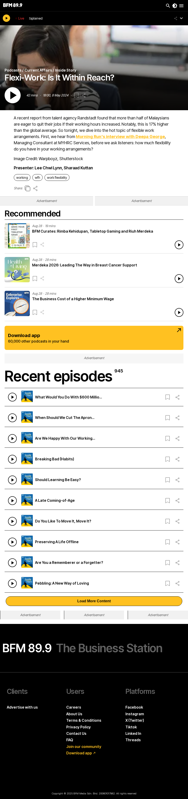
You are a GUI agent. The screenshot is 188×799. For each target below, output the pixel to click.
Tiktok (131, 727)
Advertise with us (22, 707)
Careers (73, 707)
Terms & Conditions (83, 720)
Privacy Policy (78, 727)
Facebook (134, 707)
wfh (37, 177)
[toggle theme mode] (174, 6)
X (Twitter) (134, 720)
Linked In (133, 733)
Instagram (134, 714)
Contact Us (76, 733)
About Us (74, 714)
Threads (133, 740)
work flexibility (57, 177)
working (22, 177)
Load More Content (94, 601)
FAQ (69, 740)
